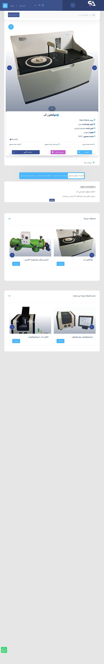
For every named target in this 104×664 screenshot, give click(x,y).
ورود (12, 5)
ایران (85, 124)
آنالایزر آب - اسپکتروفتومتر (38, 337)
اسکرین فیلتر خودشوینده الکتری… (35, 259)
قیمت (87, 152)
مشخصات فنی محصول (60, 175)
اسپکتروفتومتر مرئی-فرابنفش (82, 337)
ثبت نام (22, 5)
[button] (9, 67)
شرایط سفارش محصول (28, 175)
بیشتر (52, 200)
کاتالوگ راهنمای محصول (44, 175)
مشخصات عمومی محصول (76, 175)
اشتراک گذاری (13, 15)
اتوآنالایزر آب (88, 259)
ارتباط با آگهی (28, 152)
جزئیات (60, 264)
